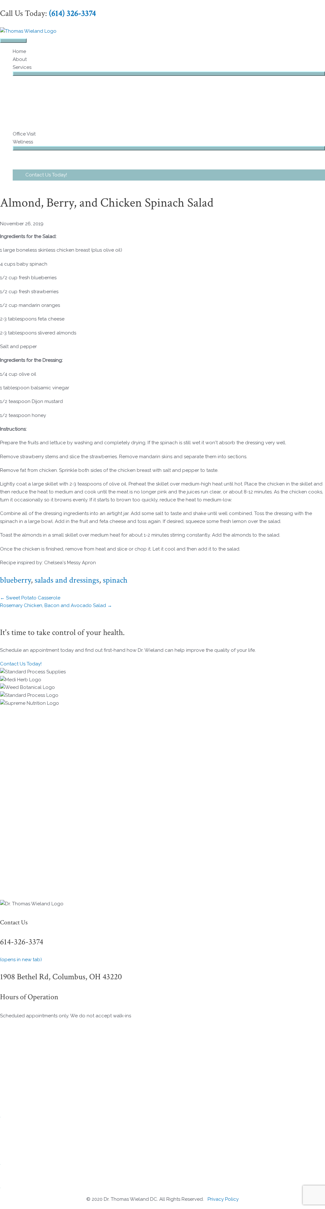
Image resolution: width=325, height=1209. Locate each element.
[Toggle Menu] (169, 73)
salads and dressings (67, 580)
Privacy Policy (223, 1199)
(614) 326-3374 (72, 13)
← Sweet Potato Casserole (30, 598)
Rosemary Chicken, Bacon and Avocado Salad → (56, 605)
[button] (169, 175)
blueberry (15, 580)
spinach (115, 580)
